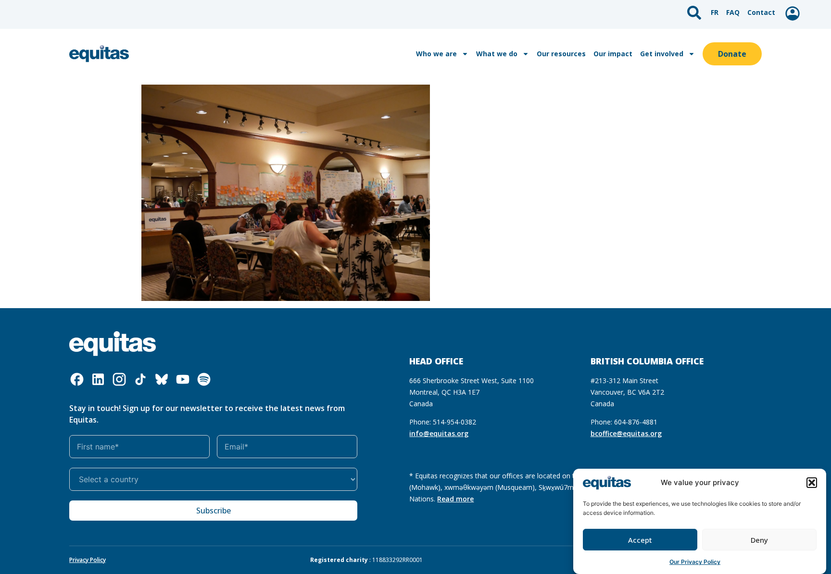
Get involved (661, 53)
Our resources (561, 53)
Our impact (612, 53)
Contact (761, 12)
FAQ (733, 12)
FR (714, 12)
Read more (455, 498)
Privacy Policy (87, 560)
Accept (640, 540)
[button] (812, 482)
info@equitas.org (438, 433)
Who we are (436, 53)
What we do (496, 53)
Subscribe (213, 510)
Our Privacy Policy (694, 561)
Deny (759, 540)
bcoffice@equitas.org (626, 433)
